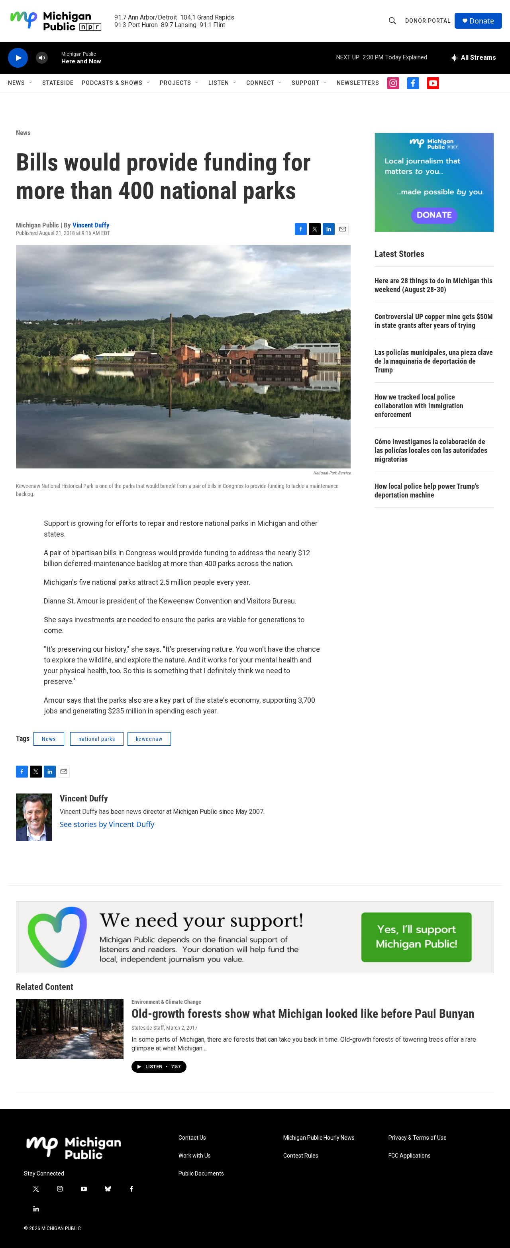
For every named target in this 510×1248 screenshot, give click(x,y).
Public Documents (201, 1174)
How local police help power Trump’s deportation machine (427, 490)
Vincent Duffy (91, 225)
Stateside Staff (147, 1028)
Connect (260, 83)
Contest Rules (300, 1156)
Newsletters (358, 83)
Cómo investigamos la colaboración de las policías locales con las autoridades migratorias (431, 450)
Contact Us (192, 1138)
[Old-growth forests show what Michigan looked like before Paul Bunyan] (70, 1029)
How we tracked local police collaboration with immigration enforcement (419, 406)
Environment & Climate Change (166, 1002)
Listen (218, 83)
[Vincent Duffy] (34, 817)
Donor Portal (428, 21)
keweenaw (149, 739)
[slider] (54, 57)
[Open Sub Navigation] (31, 83)
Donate (481, 21)
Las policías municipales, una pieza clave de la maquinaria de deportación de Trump (434, 361)
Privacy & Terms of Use (417, 1138)
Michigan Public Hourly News (319, 1138)
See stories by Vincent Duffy (107, 824)
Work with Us (194, 1156)
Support (306, 83)
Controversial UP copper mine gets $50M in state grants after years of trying (434, 320)
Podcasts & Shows (112, 83)
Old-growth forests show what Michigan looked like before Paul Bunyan (303, 1014)
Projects (175, 83)
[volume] (42, 58)
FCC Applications (409, 1156)
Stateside (58, 83)
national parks (96, 739)
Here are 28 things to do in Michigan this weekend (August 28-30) (433, 285)
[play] (18, 58)
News (16, 83)
